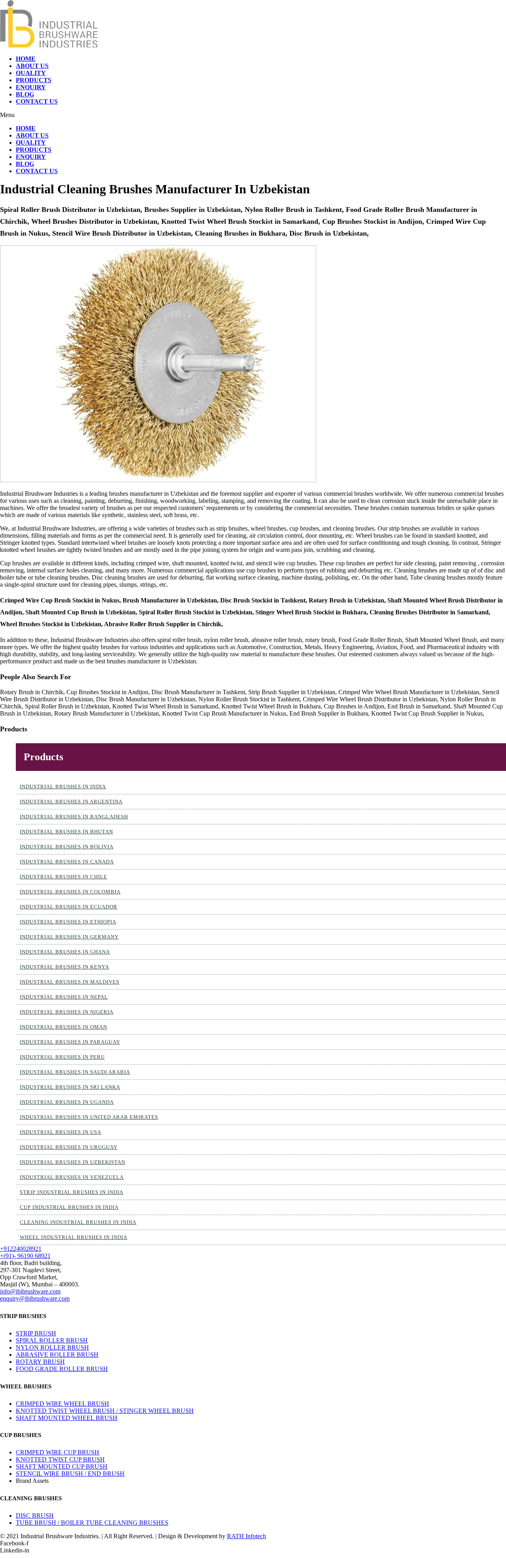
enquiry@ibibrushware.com (35, 1298)
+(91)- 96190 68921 (25, 1255)
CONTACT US (37, 101)
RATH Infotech (246, 1536)
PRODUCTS (33, 80)
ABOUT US (32, 65)
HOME (26, 58)
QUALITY (31, 73)
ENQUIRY (31, 87)
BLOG (25, 94)
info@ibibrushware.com (30, 1291)
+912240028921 (21, 1248)
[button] (253, 115)
